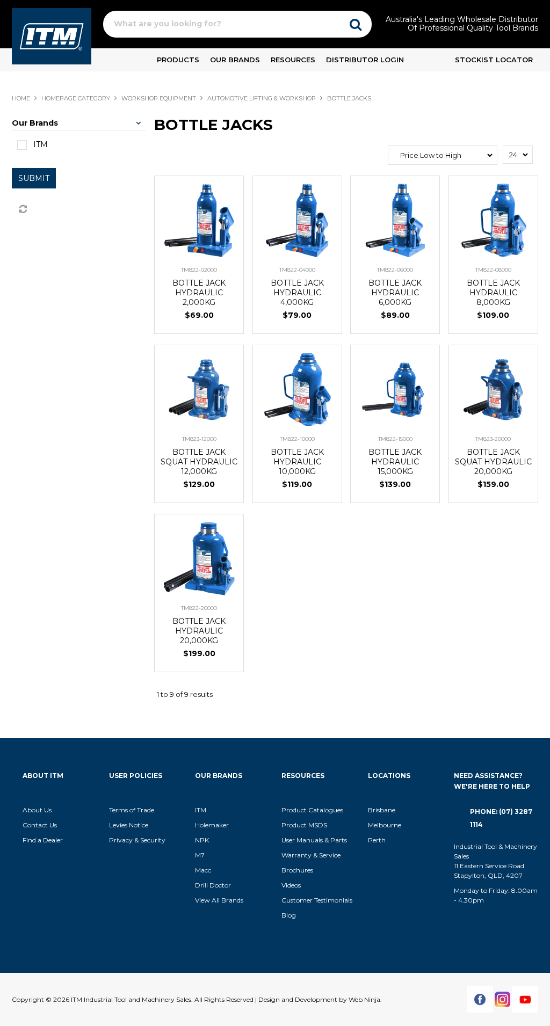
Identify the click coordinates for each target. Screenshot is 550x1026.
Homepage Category (75, 98)
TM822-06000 (395, 269)
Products (178, 59)
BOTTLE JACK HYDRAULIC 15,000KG (395, 461)
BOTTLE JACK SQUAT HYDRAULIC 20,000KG (493, 461)
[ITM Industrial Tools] (51, 35)
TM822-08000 (493, 269)
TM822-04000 (297, 269)
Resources (293, 59)
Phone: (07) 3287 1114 (501, 817)
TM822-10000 (297, 438)
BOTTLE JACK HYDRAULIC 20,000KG (199, 630)
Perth (377, 840)
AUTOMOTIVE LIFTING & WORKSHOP (261, 98)
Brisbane (381, 810)
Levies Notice (128, 825)
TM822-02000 (199, 269)
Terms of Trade (131, 810)
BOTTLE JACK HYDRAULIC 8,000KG (493, 292)
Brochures (297, 870)
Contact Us (40, 825)
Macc (203, 870)
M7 (200, 855)
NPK (202, 840)
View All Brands (219, 900)
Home (21, 98)
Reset (22, 209)
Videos (291, 885)
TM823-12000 (199, 438)
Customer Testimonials (316, 900)
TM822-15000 (395, 438)
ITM (200, 810)
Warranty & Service (311, 855)
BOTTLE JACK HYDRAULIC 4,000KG (297, 292)
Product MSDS (304, 825)
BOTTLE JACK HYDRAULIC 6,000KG (395, 292)
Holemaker (212, 825)
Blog (288, 915)
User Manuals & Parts (314, 840)
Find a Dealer (43, 840)
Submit (33, 178)
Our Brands (235, 59)
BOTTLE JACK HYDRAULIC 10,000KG (297, 461)
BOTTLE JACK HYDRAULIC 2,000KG (199, 292)
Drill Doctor (213, 885)
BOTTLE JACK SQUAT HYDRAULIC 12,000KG (199, 461)
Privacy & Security (138, 840)
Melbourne (384, 825)
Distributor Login (365, 59)
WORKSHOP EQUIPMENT (158, 98)
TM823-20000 (493, 438)
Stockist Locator (494, 59)
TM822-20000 (199, 608)
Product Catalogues (312, 810)
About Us (37, 810)
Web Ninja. (365, 999)
